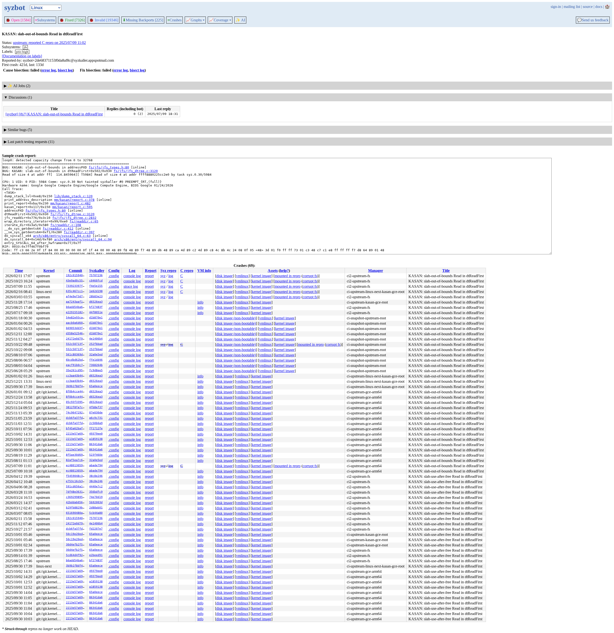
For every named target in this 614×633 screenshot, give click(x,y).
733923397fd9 (76, 285)
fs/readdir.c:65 (84, 221)
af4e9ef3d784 (76, 296)
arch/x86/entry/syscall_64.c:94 (83, 239)
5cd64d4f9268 (76, 555)
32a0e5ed (96, 354)
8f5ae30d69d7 (76, 454)
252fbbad (96, 344)
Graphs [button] (194, 20)
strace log (131, 286)
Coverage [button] (218, 20)
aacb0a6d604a (76, 322)
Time (19, 271)
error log (48, 70)
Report (150, 271)
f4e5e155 (96, 285)
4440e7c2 (96, 486)
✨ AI (240, 20)
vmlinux (242, 276)
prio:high (22, 52)
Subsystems (45, 20)
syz (162, 276)
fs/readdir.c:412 (58, 228)
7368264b (96, 365)
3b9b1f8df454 (76, 386)
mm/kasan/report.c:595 (72, 207)
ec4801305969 (76, 465)
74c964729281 (76, 412)
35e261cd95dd (76, 370)
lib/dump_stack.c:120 (73, 196)
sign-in (556, 7)
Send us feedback (592, 20)
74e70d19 (96, 497)
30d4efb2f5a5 (76, 544)
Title (446, 271)
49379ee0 (96, 433)
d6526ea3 (96, 301)
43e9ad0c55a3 (76, 280)
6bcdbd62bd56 (76, 359)
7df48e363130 (76, 491)
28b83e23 (96, 296)
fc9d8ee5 (96, 370)
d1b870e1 (96, 317)
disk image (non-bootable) (236, 318)
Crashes (174, 20)
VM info (204, 271)
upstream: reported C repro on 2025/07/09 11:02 (49, 43)
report (149, 276)
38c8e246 (96, 476)
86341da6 (96, 444)
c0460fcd (96, 280)
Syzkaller (96, 271)
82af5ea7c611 (76, 460)
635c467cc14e (76, 291)
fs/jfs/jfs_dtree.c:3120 (136, 171)
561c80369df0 (76, 354)
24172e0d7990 (76, 338)
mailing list (572, 7)
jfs (25, 47)
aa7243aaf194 (76, 301)
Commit (75, 271)
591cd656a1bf (76, 486)
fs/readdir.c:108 (65, 225)
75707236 (96, 275)
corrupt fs (310, 276)
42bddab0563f (76, 502)
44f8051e (96, 312)
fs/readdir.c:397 (79, 232)
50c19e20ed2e (76, 534)
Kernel (48, 271)
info (200, 302)
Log (132, 271)
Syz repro (168, 271)
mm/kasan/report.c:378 (74, 200)
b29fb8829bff (76, 507)
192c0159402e (76, 275)
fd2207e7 (96, 528)
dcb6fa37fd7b (76, 417)
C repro (186, 271)
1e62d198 (96, 291)
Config (113, 271)
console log (132, 276)
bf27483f (96, 307)
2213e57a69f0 (76, 433)
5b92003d (96, 502)
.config (113, 276)
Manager (375, 271)
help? (284, 271)
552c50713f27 (76, 344)
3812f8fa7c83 (76, 407)
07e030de (96, 412)
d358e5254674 (76, 333)
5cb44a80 (96, 512)
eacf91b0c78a (76, 365)
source (588, 7)
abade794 (96, 465)
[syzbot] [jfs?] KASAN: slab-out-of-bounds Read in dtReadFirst (54, 114)
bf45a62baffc (76, 428)
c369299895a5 (76, 497)
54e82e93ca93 (76, 317)
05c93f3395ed (76, 402)
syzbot (14, 7)
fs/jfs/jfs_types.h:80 (109, 167)
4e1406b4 (96, 338)
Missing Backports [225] (143, 20)
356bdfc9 (96, 491)
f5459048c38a (76, 476)
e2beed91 (96, 555)
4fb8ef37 (96, 407)
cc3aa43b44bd (76, 375)
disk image (224, 276)
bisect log (65, 70)
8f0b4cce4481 (76, 391)
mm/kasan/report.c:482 (70, 203)
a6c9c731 (96, 417)
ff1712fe (96, 428)
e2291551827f (76, 312)
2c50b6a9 (96, 423)
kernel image (261, 276)
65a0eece (96, 386)
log (170, 276)
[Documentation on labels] (22, 56)
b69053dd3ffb (76, 328)
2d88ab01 (96, 507)
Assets (273, 271)
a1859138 (96, 439)
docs (598, 7)
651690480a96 (76, 512)
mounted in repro (288, 276)
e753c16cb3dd (76, 481)
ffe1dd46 (96, 359)
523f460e (96, 454)
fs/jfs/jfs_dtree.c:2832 (74, 218)
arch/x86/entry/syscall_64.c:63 (62, 236)
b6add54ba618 (76, 307)
